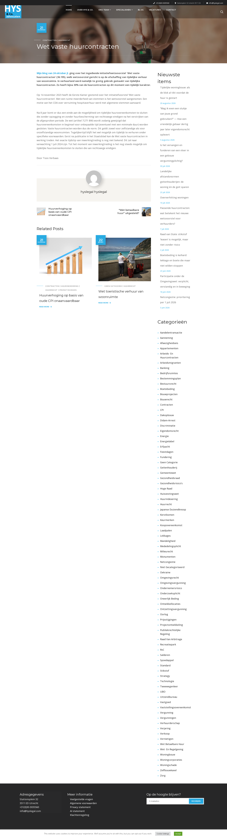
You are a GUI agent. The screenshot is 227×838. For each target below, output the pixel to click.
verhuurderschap (170, 723)
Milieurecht (166, 551)
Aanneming (166, 337)
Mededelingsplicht (170, 546)
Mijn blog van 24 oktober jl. (53, 73)
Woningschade (168, 765)
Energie (164, 436)
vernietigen (166, 738)
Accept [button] (178, 833)
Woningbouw (167, 754)
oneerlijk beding (169, 598)
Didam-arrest (167, 420)
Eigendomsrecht (169, 430)
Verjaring (165, 728)
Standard (165, 665)
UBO (162, 691)
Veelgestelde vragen (81, 799)
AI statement (77, 811)
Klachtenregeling (79, 815)
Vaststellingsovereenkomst (175, 707)
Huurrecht (64, 40)
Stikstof (164, 670)
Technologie (167, 681)
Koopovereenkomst (171, 525)
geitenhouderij (168, 467)
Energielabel (167, 441)
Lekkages (165, 535)
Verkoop (165, 733)
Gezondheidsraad (170, 478)
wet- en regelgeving (171, 749)
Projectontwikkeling (171, 624)
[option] (64, 271)
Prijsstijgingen (68, 290)
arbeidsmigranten (170, 362)
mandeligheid (167, 541)
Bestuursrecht (168, 383)
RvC (162, 649)
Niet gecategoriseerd (172, 567)
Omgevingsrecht (169, 577)
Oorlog (164, 614)
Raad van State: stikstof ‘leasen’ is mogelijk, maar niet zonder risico (174, 239)
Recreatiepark (168, 644)
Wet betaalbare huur (172, 744)
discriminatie (167, 425)
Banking (164, 368)
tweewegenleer (169, 686)
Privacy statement (80, 807)
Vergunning (166, 712)
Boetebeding (167, 388)
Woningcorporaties (171, 759)
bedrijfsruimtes (169, 373)
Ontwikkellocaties (170, 603)
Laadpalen (166, 530)
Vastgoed (165, 702)
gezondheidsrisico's (171, 483)
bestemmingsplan (170, 378)
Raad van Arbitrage (171, 639)
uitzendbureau (168, 696)
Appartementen (169, 348)
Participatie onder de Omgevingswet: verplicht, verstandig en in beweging (175, 281)
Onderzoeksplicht (170, 593)
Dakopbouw (167, 415)
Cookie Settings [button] (163, 833)
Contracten (49, 40)
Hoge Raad (166, 488)
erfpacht (165, 446)
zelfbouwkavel (168, 770)
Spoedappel (167, 660)
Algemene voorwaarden (83, 803)
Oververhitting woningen (174, 197)
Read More (44, 306)
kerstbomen (167, 514)
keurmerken (167, 520)
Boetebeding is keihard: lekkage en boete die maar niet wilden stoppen (175, 260)
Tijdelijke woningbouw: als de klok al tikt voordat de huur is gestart (175, 92)
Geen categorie (113, 286)
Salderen (165, 655)
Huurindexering (70, 286)
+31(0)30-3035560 (162, 3)
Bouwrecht (166, 399)
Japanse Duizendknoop (173, 509)
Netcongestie (167, 561)
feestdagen (166, 451)
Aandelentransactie (171, 332)
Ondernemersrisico (171, 588)
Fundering (166, 457)
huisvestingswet (169, 493)
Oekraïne (165, 572)
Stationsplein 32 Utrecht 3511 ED (189, 3)
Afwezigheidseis (169, 343)
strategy (165, 675)
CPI (162, 409)
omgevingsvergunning (173, 582)
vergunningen (168, 717)
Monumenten (167, 556)
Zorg (163, 775)
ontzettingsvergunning (173, 609)
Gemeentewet (168, 472)
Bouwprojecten (168, 394)
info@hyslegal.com (216, 3)
